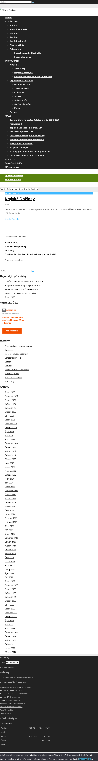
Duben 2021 (10, 644)
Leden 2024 (10, 514)
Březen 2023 (10, 553)
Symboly (14, 37)
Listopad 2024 (11, 475)
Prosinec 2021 (11, 612)
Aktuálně (14, 65)
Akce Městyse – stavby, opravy (18, 346)
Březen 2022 (10, 601)
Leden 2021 (10, 648)
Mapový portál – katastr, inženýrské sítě (30, 151)
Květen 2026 (10, 404)
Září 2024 (9, 482)
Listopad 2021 (11, 616)
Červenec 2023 (11, 538)
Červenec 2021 (11, 632)
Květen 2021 (10, 640)
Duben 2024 (10, 502)
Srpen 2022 (10, 581)
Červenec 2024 (11, 490)
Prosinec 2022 (11, 565)
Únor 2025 (9, 463)
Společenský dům (14, 163)
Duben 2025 (10, 455)
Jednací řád (16, 124)
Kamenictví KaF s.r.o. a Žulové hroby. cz (22, 289)
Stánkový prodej (12, 373)
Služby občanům (22, 104)
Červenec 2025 (11, 443)
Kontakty (10, 159)
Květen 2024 (10, 498)
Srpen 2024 (10, 486)
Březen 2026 (10, 412)
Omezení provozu (13, 358)
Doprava (9, 350)
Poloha (13, 25)
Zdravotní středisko (13, 377)
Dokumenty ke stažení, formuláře (27, 155)
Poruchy (8, 365)
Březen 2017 (10, 652)
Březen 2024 (10, 506)
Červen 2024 (10, 494)
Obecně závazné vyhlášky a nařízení (33, 77)
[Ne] (92, 759)
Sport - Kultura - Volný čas (12, 189)
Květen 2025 (10, 451)
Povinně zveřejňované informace (27, 140)
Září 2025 (9, 435)
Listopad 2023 (11, 522)
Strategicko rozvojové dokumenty (27, 136)
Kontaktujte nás (13, 179)
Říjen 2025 (9, 431)
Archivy (2, 662)
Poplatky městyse (23, 73)
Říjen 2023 (9, 526)
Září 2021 (9, 624)
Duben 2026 (10, 408)
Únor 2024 (9, 510)
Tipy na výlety (17, 45)
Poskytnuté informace (21, 143)
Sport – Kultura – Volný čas (17, 369)
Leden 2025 (10, 467)
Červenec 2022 (11, 585)
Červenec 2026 (11, 396)
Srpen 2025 (10, 439)
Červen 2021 (10, 636)
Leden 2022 (10, 608)
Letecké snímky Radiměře (27, 53)
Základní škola (21, 88)
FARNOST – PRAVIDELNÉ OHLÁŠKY (20, 293)
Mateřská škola (22, 84)
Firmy (17, 108)
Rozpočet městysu (19, 147)
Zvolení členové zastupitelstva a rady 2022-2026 (35, 120)
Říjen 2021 (9, 620)
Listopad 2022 (11, 569)
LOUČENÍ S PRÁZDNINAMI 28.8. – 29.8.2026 (24, 281)
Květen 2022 (10, 593)
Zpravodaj (19, 69)
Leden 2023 (10, 561)
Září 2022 (9, 577)
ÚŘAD (8, 116)
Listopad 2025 (11, 427)
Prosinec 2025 (11, 423)
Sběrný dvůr (20, 100)
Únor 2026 (9, 416)
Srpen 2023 (10, 534)
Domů (8, 17)
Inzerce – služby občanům (16, 354)
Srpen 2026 (10, 297)
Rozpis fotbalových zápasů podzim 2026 (23, 285)
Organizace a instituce (21, 80)
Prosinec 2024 (11, 471)
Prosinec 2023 (11, 518)
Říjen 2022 (9, 573)
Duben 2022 (10, 597)
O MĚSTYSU (11, 21)
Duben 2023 (10, 549)
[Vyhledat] (33, 2)
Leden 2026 (10, 419)
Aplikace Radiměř (14, 176)
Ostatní (8, 361)
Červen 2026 (10, 400)
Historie (14, 33)
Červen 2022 (10, 589)
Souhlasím (83, 759)
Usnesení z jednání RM (21, 132)
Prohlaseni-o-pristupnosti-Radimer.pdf (19, 677)
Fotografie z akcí (23, 57)
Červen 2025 (10, 447)
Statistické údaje (18, 29)
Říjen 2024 (9, 479)
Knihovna (19, 92)
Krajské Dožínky (12, 219)
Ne (89, 759)
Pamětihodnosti (18, 41)
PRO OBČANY (12, 61)
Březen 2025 (10, 459)
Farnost (13, 112)
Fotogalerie (16, 49)
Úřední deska (12, 167)
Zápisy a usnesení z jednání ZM (26, 128)
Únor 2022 (9, 605)
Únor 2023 (9, 557)
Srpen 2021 (10, 628)
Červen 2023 (10, 542)
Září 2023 (9, 530)
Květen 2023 (10, 545)
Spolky (17, 96)
